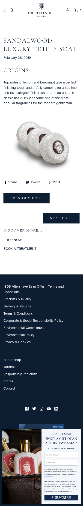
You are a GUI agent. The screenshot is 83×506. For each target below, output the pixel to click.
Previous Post (26, 198)
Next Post (61, 217)
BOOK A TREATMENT (20, 248)
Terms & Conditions (18, 313)
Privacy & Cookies (17, 341)
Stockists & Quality (17, 299)
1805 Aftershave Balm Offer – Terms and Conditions (33, 289)
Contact (9, 388)
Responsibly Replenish (20, 374)
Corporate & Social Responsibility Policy (33, 320)
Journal (9, 366)
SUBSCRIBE (61, 497)
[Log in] (67, 10)
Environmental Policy (18, 334)
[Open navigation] (4, 10)
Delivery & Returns (17, 306)
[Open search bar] (12, 10)
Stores (8, 381)
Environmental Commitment (23, 327)
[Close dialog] (78, 432)
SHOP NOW (12, 239)
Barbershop (12, 359)
